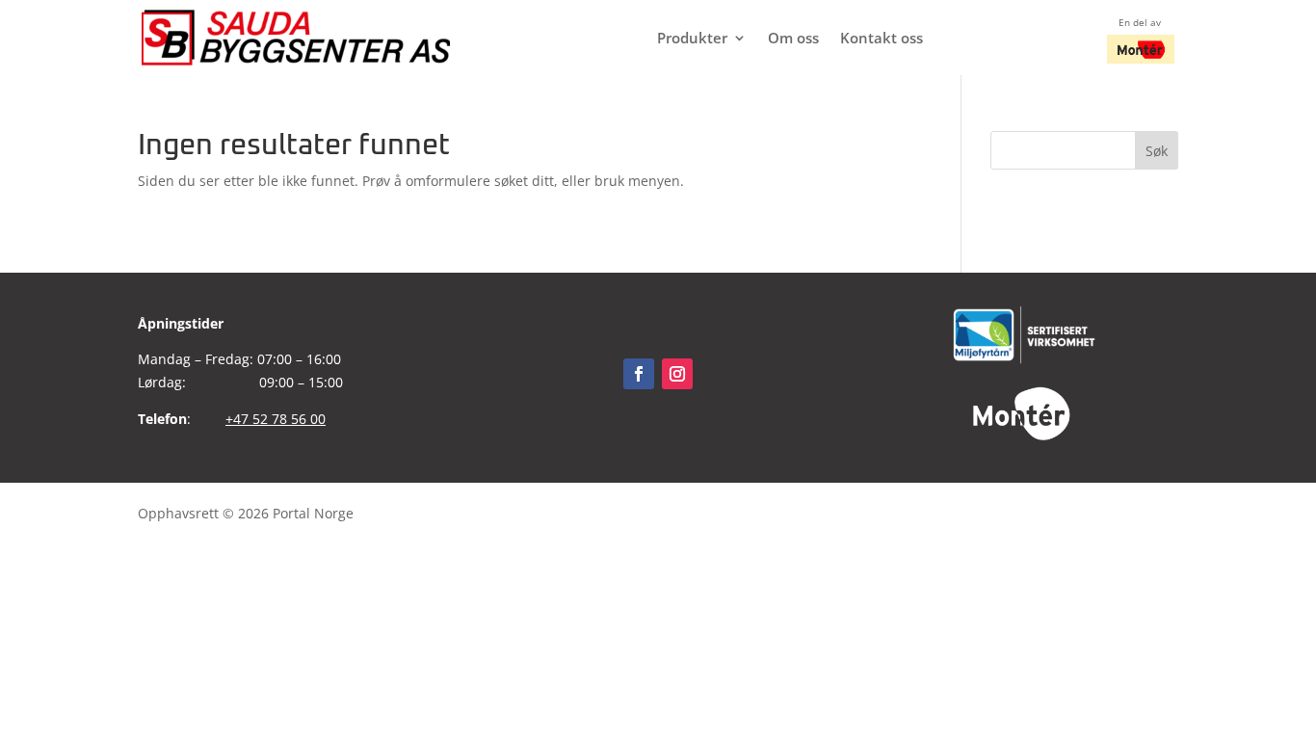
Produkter (692, 39)
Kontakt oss (881, 39)
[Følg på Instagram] (677, 373)
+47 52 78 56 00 (275, 419)
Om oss (793, 39)
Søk (1156, 151)
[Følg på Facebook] (638, 373)
